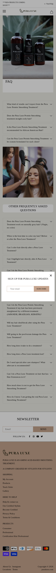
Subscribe (41, 289)
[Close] (51, 275)
